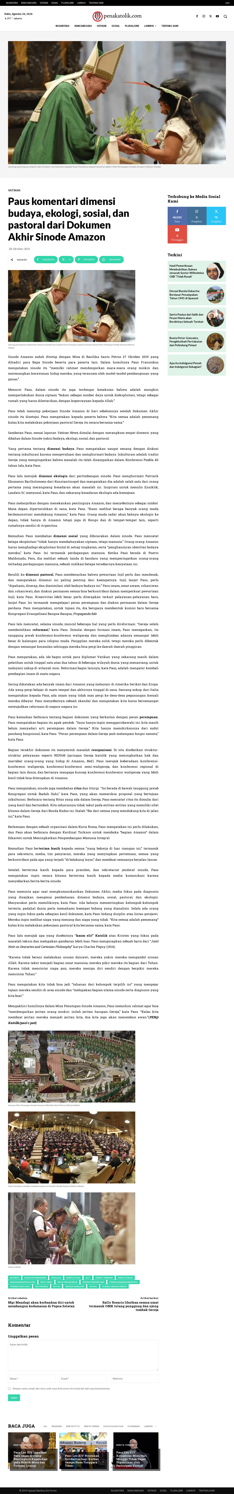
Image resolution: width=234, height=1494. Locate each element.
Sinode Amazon (74, 1286)
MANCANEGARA (135, 1490)
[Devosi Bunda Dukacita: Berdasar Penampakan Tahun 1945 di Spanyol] (215, 294)
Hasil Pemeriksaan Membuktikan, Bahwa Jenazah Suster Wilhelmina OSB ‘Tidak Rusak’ (186, 271)
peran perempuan (93, 1282)
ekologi (56, 1277)
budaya (14, 1277)
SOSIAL (163, 1490)
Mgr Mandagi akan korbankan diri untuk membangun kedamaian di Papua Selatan (41, 1304)
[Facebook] (197, 16)
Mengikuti (197, 208)
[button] (225, 16)
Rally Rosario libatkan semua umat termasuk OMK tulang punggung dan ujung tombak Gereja (123, 1306)
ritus (56, 1286)
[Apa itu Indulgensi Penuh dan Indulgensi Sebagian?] (215, 365)
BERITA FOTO (73, 1426)
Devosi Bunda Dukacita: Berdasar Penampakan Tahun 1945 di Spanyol (184, 294)
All (45, 1426)
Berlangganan (177, 226)
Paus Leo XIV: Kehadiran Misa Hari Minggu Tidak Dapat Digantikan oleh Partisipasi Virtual (131, 1459)
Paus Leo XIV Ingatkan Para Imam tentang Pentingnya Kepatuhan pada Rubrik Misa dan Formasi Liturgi (31, 1459)
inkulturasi (125, 1277)
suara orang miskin (114, 1286)
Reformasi (41, 1286)
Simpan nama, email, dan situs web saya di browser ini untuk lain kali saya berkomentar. (61, 1388)
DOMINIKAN (134, 1426)
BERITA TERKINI (91, 1426)
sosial (93, 1286)
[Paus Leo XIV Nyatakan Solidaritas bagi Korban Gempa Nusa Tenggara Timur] (83, 1450)
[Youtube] (217, 16)
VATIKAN (14, 190)
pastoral (46, 1282)
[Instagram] (203, 16)
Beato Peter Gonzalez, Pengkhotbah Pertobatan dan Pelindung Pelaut (185, 341)
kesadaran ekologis (22, 1282)
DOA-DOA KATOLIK (113, 1426)
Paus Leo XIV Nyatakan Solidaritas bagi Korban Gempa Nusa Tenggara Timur (82, 1460)
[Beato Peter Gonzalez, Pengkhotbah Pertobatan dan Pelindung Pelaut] (215, 341)
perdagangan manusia (123, 1282)
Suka (177, 208)
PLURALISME (176, 1490)
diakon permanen (35, 1277)
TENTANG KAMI (207, 1490)
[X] (210, 16)
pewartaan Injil (20, 1286)
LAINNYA (190, 1490)
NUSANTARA (117, 1490)
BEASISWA (57, 1426)
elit (88, 1277)
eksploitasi (73, 1277)
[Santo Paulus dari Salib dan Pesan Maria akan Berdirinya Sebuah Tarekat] (215, 318)
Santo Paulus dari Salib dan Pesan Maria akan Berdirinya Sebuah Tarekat (186, 318)
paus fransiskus (67, 1282)
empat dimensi (104, 1277)
